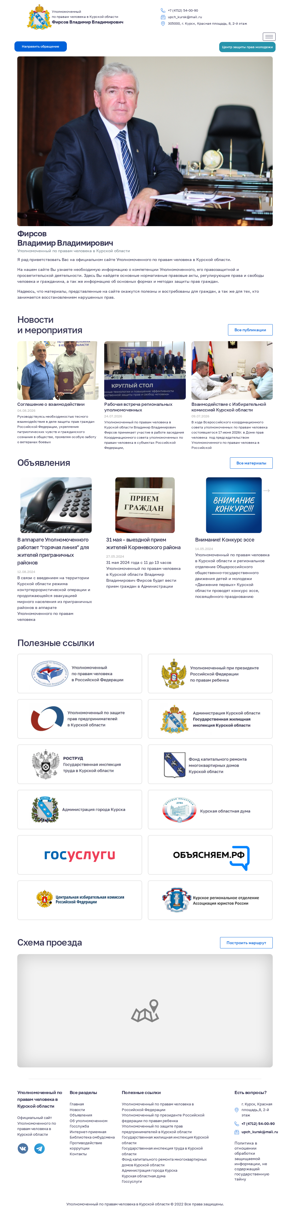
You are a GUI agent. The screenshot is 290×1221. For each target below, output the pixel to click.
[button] (40, 46)
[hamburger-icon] (269, 37)
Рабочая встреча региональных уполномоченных (138, 407)
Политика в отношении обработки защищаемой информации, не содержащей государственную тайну (251, 1161)
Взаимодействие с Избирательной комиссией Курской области (228, 407)
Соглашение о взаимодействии (50, 404)
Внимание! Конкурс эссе (224, 539)
